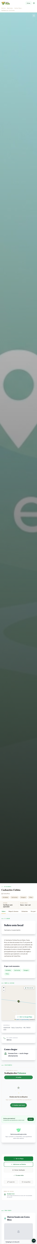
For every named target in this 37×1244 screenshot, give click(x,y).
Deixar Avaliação (19, 1170)
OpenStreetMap (25, 1019)
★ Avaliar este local (18, 1105)
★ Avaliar (18, 1077)
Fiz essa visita (19, 1175)
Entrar (28, 3)
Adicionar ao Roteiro (19, 1164)
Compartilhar (27, 1182)
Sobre (3, 911)
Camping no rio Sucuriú (12, 1242)
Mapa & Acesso (13, 911)
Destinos (10, 8)
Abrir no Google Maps (26, 1017)
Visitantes (24, 911)
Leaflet (17, 1019)
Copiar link (12, 1182)
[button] (18, 1001)
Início (3, 8)
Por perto (34, 911)
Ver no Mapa (19, 1159)
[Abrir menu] (34, 3)
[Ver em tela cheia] (34, 15)
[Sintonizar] (34, 1241)
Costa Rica (17, 8)
